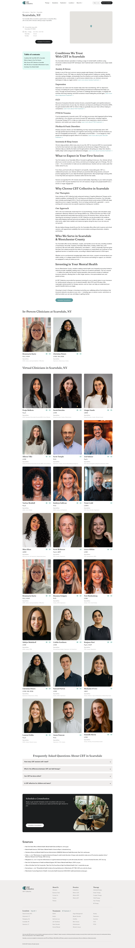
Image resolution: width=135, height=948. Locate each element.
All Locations (25, 12)
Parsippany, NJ (26, 919)
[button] (48, 3)
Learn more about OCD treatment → (74, 108)
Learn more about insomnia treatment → (100, 150)
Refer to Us (96, 2)
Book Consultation (106, 2)
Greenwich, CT (26, 916)
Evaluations (55, 3)
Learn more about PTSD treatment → (93, 122)
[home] (27, 2)
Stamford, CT (25, 924)
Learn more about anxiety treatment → (89, 80)
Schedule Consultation (44, 41)
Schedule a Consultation (35, 825)
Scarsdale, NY (25, 921)
